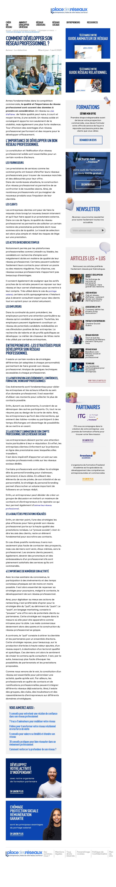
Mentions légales (59, 853)
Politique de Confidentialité (99, 853)
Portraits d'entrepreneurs (95, 321)
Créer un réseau (91, 293)
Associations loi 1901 (92, 307)
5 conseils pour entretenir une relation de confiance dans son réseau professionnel (33, 715)
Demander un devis (88, 140)
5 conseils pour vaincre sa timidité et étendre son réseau (32, 735)
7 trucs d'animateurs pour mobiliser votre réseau (32, 721)
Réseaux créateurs (40, 23)
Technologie (89, 364)
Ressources (92, 22)
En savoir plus (16, 791)
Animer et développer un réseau (24, 24)
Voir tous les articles (97, 381)
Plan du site (111, 854)
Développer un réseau (46, 30)
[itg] (88, 419)
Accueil (8, 30)
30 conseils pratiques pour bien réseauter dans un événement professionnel (32, 743)
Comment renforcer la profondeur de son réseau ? (32, 749)
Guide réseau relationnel (88, 71)
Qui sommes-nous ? (48, 854)
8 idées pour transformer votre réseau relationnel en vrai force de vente (32, 727)
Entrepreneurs (73, 22)
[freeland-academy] (88, 457)
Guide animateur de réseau (88, 37)
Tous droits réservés (70, 854)
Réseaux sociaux (55, 23)
